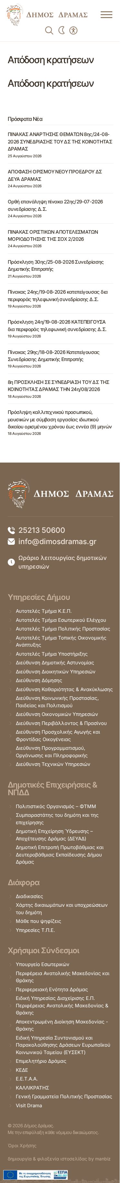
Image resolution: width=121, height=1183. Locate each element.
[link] (46, 14)
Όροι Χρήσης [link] (22, 1145)
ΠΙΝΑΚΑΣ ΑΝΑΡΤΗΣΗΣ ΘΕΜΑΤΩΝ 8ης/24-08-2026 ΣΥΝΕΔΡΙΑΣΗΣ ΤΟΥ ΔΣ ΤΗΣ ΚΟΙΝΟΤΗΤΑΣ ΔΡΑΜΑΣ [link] (60, 141)
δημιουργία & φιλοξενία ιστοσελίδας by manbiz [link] (59, 1158)
